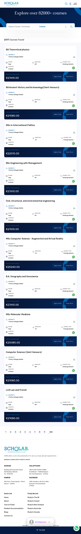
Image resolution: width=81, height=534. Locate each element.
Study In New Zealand (36, 505)
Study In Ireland (33, 501)
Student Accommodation (13, 508)
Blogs (6, 512)
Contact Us (8, 516)
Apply (57, 76)
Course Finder (9, 505)
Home (6, 497)
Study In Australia (34, 508)
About (6, 501)
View (69, 76)
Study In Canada (34, 512)
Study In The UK (33, 497)
